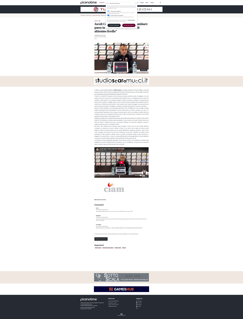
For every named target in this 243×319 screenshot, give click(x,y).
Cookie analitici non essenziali (116, 15)
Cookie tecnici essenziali (115, 11)
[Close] (136, 3)
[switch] (108, 15)
